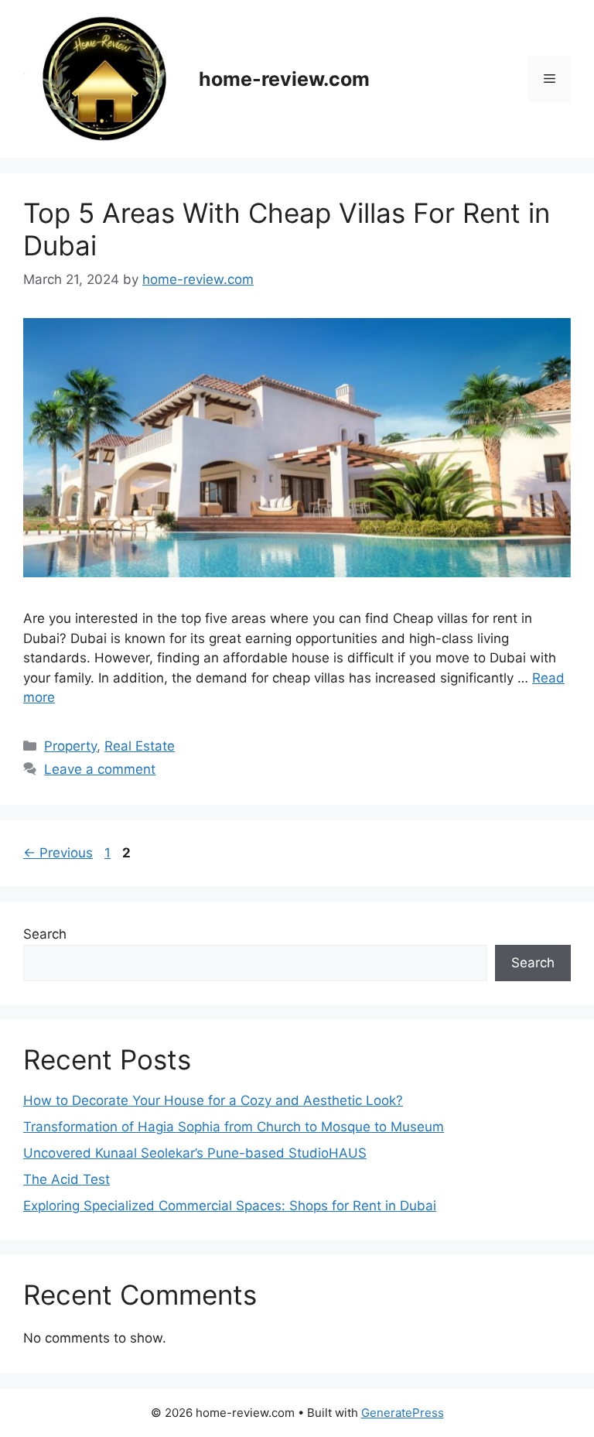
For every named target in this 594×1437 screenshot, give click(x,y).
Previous (58, 852)
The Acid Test (66, 1179)
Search (45, 934)
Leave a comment (99, 769)
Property (70, 746)
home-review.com (284, 79)
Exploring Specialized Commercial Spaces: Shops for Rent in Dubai (229, 1205)
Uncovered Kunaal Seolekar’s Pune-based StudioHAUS (195, 1153)
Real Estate (139, 746)
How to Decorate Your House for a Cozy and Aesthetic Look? (213, 1100)
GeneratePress (402, 1412)
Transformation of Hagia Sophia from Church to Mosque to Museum (233, 1126)
